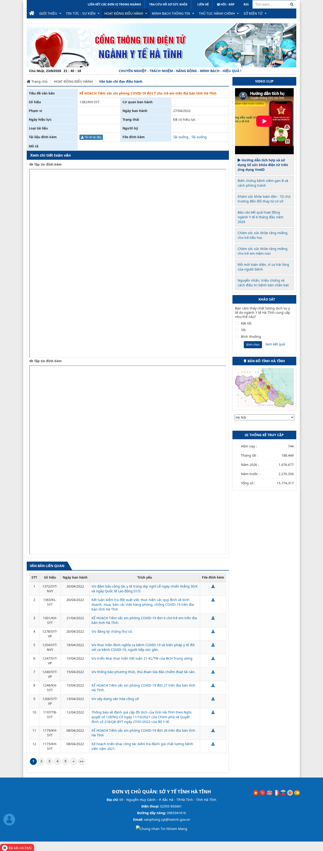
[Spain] (297, 792)
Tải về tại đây (92, 137)
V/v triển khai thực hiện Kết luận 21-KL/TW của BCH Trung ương (142, 658)
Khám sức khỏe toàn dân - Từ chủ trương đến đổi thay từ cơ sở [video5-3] (264, 198)
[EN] (269, 792)
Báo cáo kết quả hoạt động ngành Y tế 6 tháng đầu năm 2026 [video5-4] (260, 217)
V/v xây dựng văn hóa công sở (115, 698)
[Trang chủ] (32, 13)
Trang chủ (39, 81)
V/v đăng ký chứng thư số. (112, 631)
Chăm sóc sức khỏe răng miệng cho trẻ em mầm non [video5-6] (263, 251)
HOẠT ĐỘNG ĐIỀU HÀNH (73, 81)
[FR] (276, 792)
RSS (246, 4)
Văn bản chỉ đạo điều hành (120, 81)
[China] (263, 792)
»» (81, 761)
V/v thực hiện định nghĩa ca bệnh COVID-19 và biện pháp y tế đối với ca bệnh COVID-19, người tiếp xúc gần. (143, 647)
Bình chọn (252, 345)
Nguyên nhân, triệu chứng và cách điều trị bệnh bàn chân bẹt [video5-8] (263, 282)
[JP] (290, 792)
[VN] (256, 792)
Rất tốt (246, 323)
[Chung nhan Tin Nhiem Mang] (161, 828)
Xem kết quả (275, 344)
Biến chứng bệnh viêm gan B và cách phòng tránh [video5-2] (263, 183)
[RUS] (283, 792)
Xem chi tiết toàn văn (50, 155)
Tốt (243, 330)
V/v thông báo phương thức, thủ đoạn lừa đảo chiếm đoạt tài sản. (144, 672)
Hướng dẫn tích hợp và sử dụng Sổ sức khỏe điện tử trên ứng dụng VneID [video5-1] (263, 165)
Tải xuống (180, 137)
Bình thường (251, 337)
